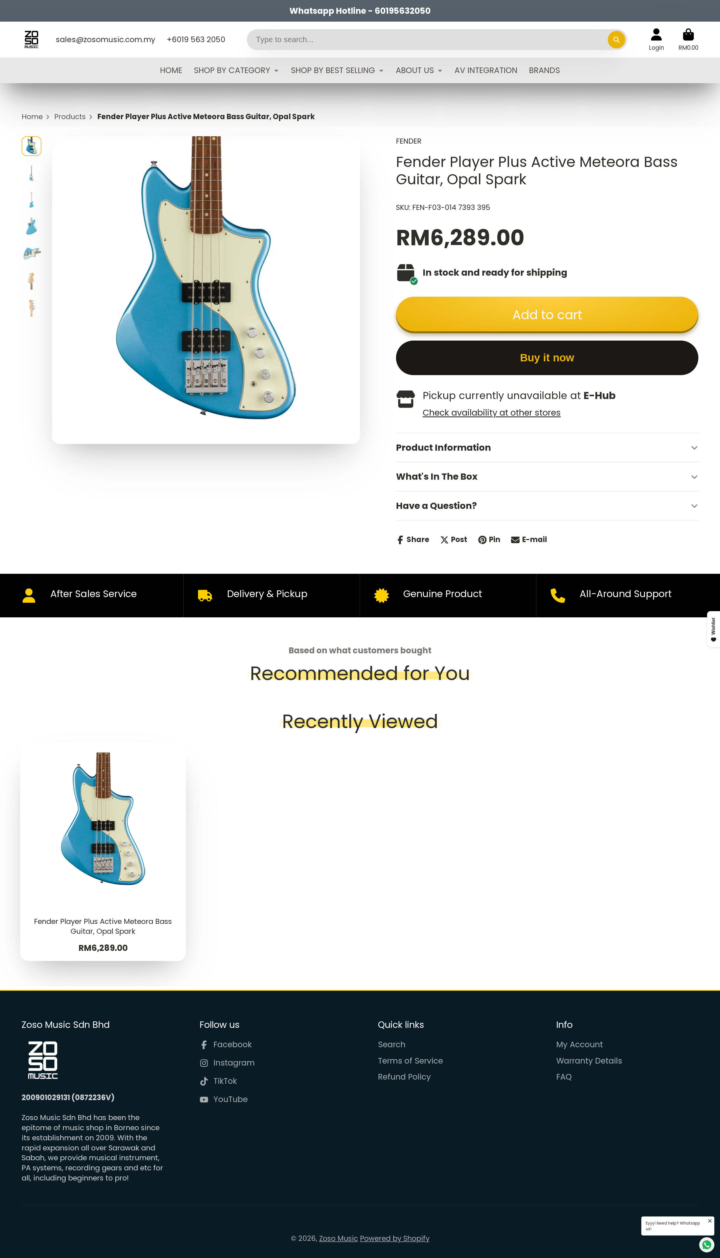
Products (70, 117)
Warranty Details (589, 1060)
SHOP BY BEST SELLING (333, 70)
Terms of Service (410, 1060)
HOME (171, 70)
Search (392, 1044)
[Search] (616, 39)
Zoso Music (338, 1238)
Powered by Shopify (394, 1238)
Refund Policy (404, 1076)
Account (656, 39)
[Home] (31, 39)
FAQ (564, 1076)
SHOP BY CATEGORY (232, 70)
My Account (579, 1044)
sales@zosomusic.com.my (105, 39)
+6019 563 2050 (196, 39)
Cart (688, 39)
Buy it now (547, 358)
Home (32, 117)
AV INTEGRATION (486, 70)
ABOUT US (415, 70)
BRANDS (544, 70)
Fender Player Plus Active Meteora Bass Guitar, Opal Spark (103, 851)
